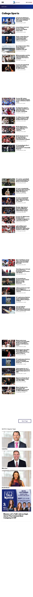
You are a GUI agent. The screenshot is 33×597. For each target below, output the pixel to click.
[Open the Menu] (2, 2)
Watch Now (28, 2)
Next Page (25, 421)
